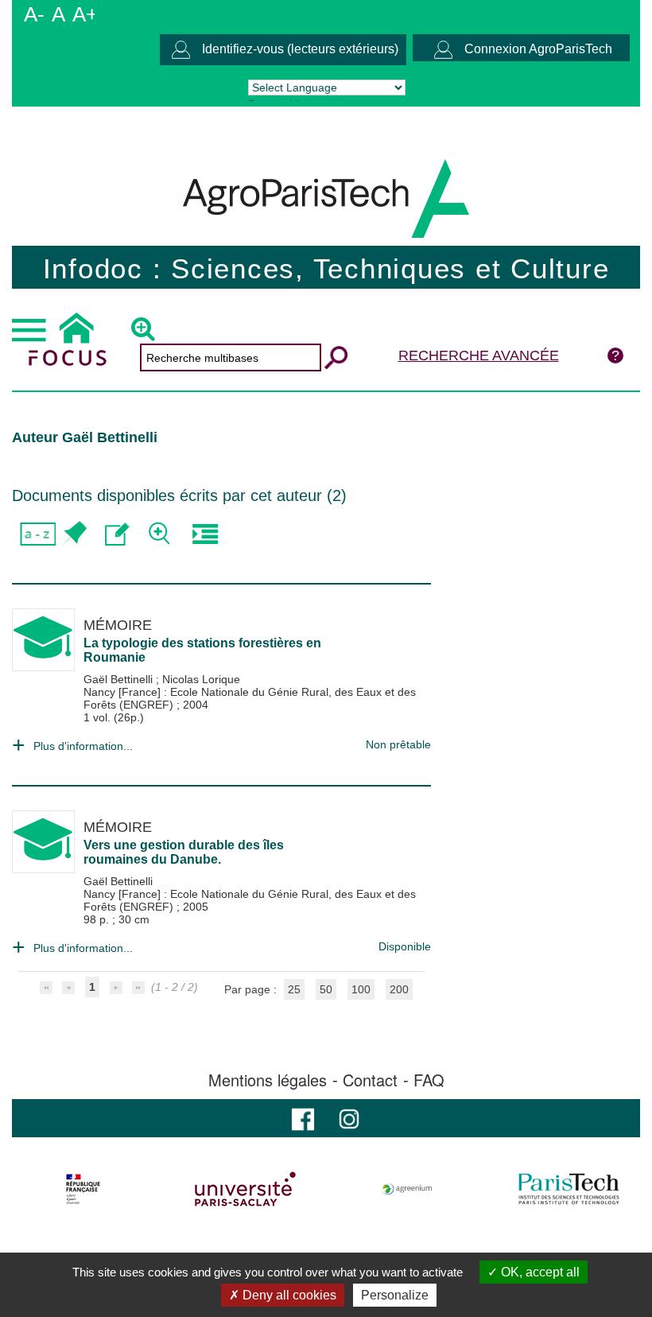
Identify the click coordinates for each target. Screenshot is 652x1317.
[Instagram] (349, 1118)
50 (326, 989)
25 (294, 989)
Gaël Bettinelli (119, 679)
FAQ (428, 1080)
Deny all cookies (287, 1295)
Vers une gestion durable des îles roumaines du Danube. (183, 852)
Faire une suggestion (117, 534)
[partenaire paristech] (569, 1189)
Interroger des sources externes (205, 534)
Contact (370, 1080)
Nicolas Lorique (201, 679)
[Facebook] (303, 1118)
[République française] (83, 1189)
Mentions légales (267, 1080)
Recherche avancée (478, 355)
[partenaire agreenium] (407, 1189)
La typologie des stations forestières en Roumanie (202, 650)
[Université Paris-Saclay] (245, 1189)
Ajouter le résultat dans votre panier (73, 534)
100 (361, 989)
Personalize (395, 1295)
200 (399, 989)
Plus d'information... (83, 746)
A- (34, 14)
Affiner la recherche (161, 534)
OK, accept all (539, 1272)
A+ (85, 14)
